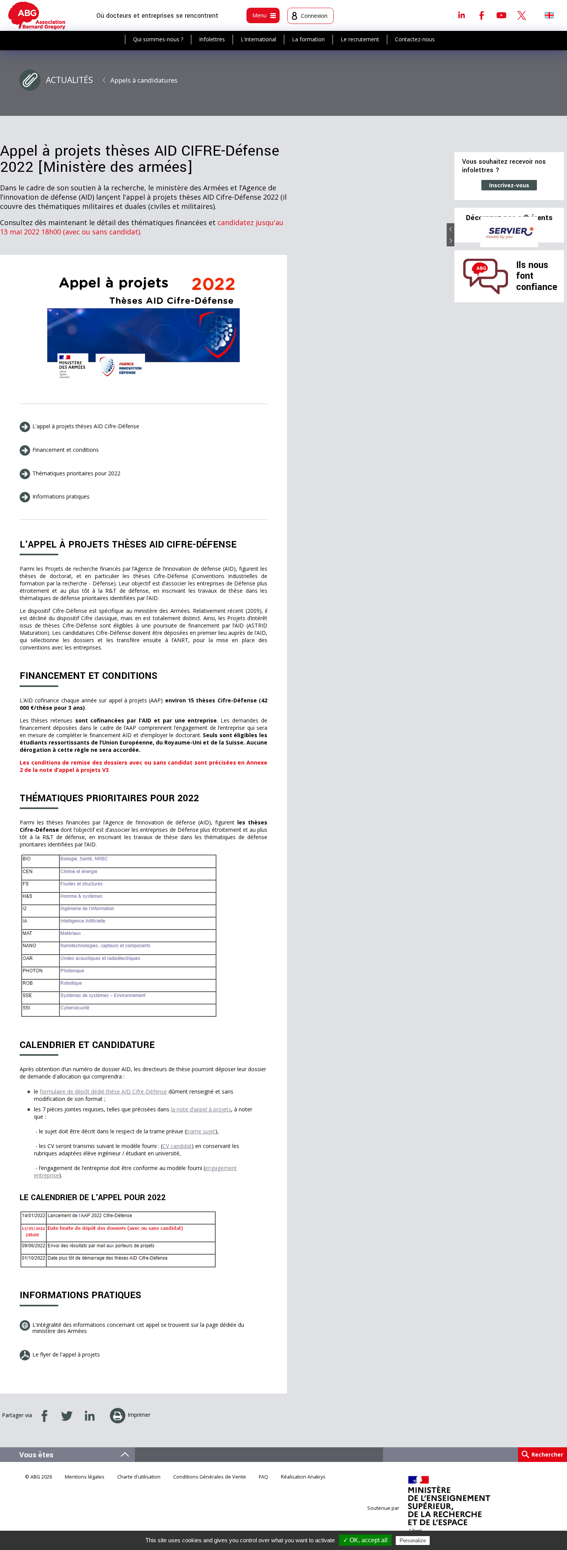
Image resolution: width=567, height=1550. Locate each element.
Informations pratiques (60, 496)
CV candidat (177, 1146)
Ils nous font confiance (536, 276)
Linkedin (461, 15)
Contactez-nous (415, 39)
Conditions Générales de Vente (209, 1477)
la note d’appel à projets (201, 1109)
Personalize (413, 1540)
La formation (308, 39)
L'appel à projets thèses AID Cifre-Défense (85, 426)
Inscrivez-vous (509, 185)
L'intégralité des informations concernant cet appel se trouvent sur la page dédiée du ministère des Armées (138, 1328)
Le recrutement (360, 39)
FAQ (263, 1477)
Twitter (521, 15)
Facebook (481, 15)
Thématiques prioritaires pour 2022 (76, 473)
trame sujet (200, 1131)
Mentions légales (85, 1477)
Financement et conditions (65, 449)
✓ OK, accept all (365, 1540)
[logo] (37, 15)
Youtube (501, 15)
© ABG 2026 (38, 1477)
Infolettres (212, 39)
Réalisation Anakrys (303, 1477)
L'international (258, 39)
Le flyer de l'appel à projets (66, 1354)
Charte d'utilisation (138, 1477)
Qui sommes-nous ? (158, 39)
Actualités (69, 80)
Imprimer (139, 1414)
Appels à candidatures (143, 80)
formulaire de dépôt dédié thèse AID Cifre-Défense (103, 1091)
